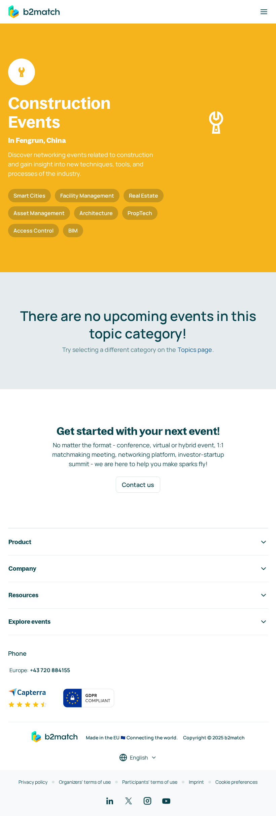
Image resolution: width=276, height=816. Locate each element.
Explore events (29, 621)
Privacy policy (33, 782)
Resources (23, 595)
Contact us (138, 485)
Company (22, 568)
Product (19, 542)
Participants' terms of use (149, 782)
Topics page (195, 349)
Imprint (196, 782)
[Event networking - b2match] (34, 11)
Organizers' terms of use (85, 782)
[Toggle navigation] (264, 12)
